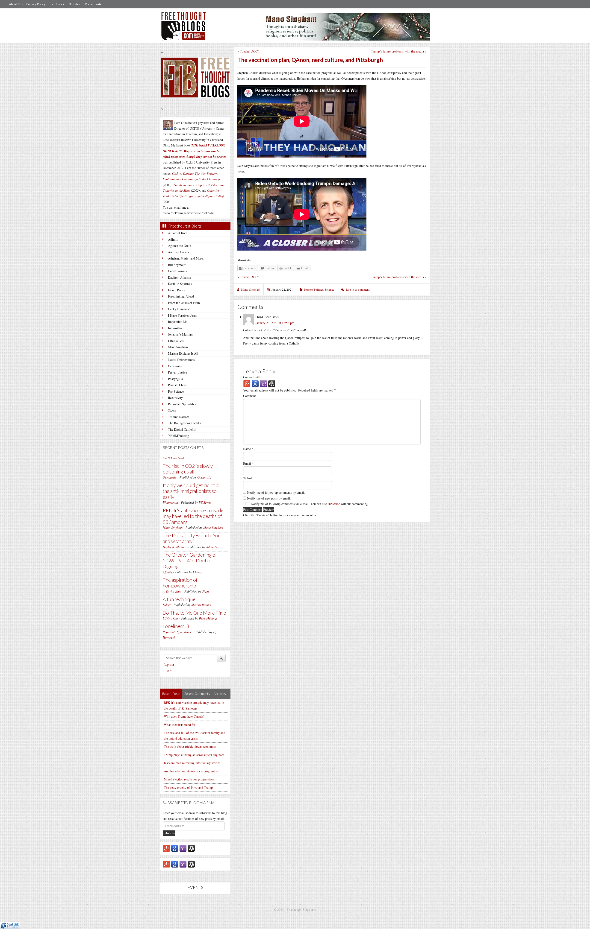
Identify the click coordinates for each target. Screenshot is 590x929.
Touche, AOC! (249, 51)
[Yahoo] (183, 848)
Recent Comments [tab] (197, 693)
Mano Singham (178, 347)
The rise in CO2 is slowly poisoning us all (188, 468)
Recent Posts (93, 4)
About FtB (16, 4)
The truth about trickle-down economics (190, 746)
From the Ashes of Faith (184, 303)
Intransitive (175, 328)
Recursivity (175, 397)
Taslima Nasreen (178, 417)
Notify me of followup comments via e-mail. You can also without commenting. (309, 504)
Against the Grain (179, 245)
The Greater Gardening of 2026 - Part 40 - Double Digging (190, 560)
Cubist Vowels (177, 271)
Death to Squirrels (180, 283)
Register (169, 664)
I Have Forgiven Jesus (182, 315)
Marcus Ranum (201, 604)
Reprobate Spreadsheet (183, 404)
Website (248, 478)
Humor (308, 289)
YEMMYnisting (178, 435)
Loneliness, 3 (176, 626)
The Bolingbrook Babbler (184, 423)
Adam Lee (212, 547)
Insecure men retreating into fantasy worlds (192, 763)
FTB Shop (74, 4)
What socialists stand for (179, 724)
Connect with (251, 377)
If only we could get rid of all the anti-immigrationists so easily (192, 491)
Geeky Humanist (179, 309)
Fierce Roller (176, 290)
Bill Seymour (177, 265)
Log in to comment (358, 289)
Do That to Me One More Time (194, 613)
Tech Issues (56, 4)
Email (248, 463)
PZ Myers (205, 502)
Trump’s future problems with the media (397, 51)
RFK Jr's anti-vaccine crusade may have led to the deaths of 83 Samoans (193, 516)
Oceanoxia (175, 366)
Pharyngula (175, 379)
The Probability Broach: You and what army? (192, 538)
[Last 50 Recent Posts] (173, 458)
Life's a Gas (175, 341)
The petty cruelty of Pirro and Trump (188, 787)
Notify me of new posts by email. (269, 498)
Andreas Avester (178, 252)
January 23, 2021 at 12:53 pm (274, 323)
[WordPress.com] (191, 848)
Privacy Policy (35, 4)
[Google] (174, 848)
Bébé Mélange (208, 618)
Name (248, 449)
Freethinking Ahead (181, 296)
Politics (318, 289)
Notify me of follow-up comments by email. (276, 492)
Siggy (205, 591)
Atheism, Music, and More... (187, 258)
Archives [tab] (220, 693)
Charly (197, 572)
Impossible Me (177, 321)
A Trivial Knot (177, 233)
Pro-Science (176, 391)
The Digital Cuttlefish (182, 429)
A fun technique (179, 599)
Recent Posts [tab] (171, 693)
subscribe (334, 504)
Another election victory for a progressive (191, 771)
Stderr (172, 410)
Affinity (173, 239)
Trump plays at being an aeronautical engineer (194, 755)
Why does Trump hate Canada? (184, 716)
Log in (168, 670)
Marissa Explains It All (183, 353)
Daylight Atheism (179, 277)
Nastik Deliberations (181, 359)
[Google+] (166, 848)
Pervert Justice (177, 372)
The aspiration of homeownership (180, 582)
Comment (249, 396)
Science (329, 289)
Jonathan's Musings (180, 334)
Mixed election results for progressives (189, 779)
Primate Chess (177, 385)
